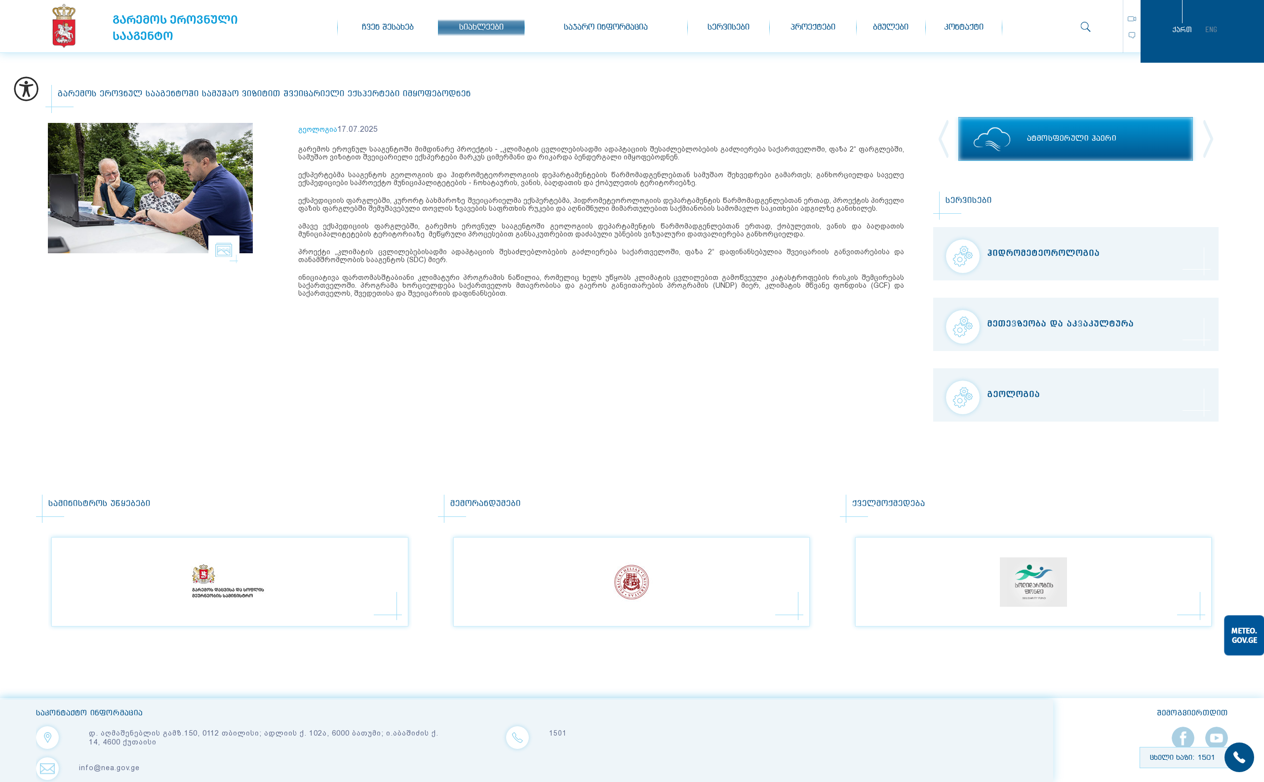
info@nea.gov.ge (109, 768)
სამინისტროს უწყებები (99, 504)
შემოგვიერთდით (1192, 713)
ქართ (1182, 29)
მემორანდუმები (485, 504)
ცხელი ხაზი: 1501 (1182, 757)
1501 (558, 733)
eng (1211, 29)
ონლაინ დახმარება (1132, 35)
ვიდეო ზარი (1132, 18)
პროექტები (812, 27)
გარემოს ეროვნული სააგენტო (64, 26)
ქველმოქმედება (888, 504)
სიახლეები (481, 27)
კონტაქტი (964, 27)
